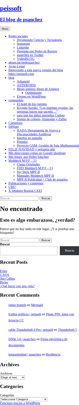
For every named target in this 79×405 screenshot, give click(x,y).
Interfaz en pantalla (29, 138)
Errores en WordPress (31, 96)
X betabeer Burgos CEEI (25, 191)
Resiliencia (53, 354)
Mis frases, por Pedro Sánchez (28, 157)
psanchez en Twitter (30, 55)
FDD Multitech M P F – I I (35, 168)
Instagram (23, 43)
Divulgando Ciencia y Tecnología (39, 40)
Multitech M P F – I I (22, 160)
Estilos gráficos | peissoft (24, 314)
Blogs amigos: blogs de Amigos (38, 89)
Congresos (15, 123)
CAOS (4, 275)
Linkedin (23, 47)
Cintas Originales (28, 164)
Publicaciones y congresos (25, 183)
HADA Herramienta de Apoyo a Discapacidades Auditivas (38, 132)
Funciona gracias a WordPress (20, 403)
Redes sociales (18, 36)
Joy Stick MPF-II (28, 172)
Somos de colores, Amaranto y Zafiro (42, 119)
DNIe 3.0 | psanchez (22, 339)
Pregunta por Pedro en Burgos (37, 51)
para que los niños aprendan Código (41, 115)
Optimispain (33, 92)
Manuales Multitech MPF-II (35, 175)
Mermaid (37, 305)
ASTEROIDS (26, 85)
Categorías (7, 395)
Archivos (6, 373)
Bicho (4, 282)
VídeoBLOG (26, 59)
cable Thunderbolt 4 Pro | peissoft (30, 329)
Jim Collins (7, 278)
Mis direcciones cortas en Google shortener (37, 153)
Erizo (3, 271)
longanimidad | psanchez (24, 354)
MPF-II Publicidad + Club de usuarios (42, 179)
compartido (15, 100)
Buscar (5, 244)
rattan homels (17, 305)
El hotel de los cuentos (32, 104)
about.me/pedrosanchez (24, 62)
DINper (13, 126)
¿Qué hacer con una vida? (17, 286)
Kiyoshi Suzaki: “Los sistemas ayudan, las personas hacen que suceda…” (45, 109)
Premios (22, 142)
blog (11, 77)
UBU (12, 187)
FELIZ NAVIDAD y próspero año (31, 149)
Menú (5, 28)
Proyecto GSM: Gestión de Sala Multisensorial (48, 145)
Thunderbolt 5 (67, 329)
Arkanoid (23, 81)
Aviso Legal (16, 66)
